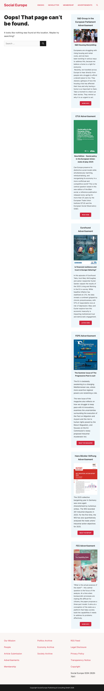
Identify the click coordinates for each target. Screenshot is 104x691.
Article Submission (13, 653)
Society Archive (45, 653)
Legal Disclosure (78, 647)
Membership (68, 5)
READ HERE (85, 215)
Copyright (75, 666)
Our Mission (9, 640)
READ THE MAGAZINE (86, 443)
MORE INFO (85, 103)
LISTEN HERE (85, 323)
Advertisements (85, 5)
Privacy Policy (77, 653)
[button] (97, 5)
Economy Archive (45, 647)
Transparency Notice (81, 660)
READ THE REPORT (86, 533)
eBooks (40, 5)
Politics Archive (44, 640)
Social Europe (15, 5)
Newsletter (53, 5)
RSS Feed (75, 640)
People (7, 647)
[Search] (43, 43)
